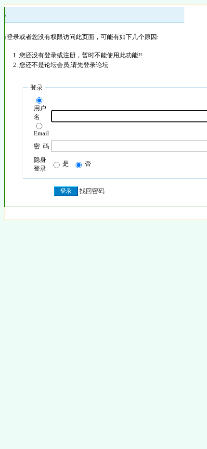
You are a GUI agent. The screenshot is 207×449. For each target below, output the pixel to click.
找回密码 (91, 191)
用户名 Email (41, 121)
